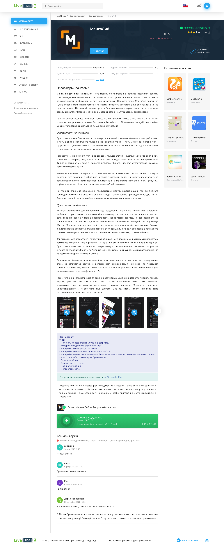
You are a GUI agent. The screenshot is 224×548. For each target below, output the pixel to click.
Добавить (203, 50)
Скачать (100, 50)
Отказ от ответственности (26, 108)
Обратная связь (21, 102)
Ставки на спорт (28, 84)
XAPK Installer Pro (113, 377)
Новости (24, 56)
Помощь (23, 63)
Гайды (22, 70)
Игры (22, 36)
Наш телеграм (190, 540)
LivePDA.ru (61, 16)
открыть (100, 79)
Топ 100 (23, 91)
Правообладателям (23, 113)
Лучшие (23, 77)
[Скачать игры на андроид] (25, 6)
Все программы (96, 16)
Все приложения (77, 16)
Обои (22, 50)
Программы (25, 43)
